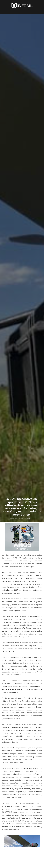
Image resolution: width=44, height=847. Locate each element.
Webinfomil (13, 519)
